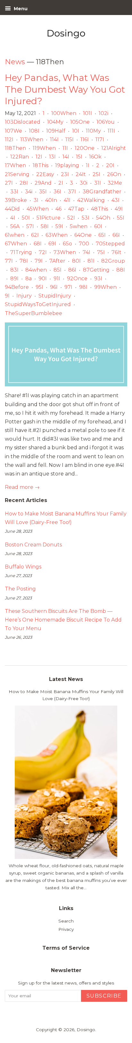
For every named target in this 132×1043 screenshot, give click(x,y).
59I (59, 226)
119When (44, 148)
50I (26, 218)
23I (65, 174)
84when (36, 270)
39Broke (16, 200)
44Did (12, 209)
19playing (67, 165)
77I (9, 261)
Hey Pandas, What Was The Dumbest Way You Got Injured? (65, 89)
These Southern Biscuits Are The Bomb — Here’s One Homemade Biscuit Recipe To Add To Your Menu (63, 619)
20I (110, 165)
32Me (115, 183)
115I (69, 139)
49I (119, 209)
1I (87, 165)
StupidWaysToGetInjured (38, 304)
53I (85, 218)
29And (43, 183)
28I (24, 183)
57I (30, 226)
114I (54, 139)
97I (68, 287)
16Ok (95, 157)
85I (58, 270)
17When (15, 165)
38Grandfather (102, 192)
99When (105, 287)
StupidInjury (54, 296)
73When (65, 252)
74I (86, 252)
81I (91, 261)
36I (57, 192)
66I (116, 235)
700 (84, 244)
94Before (17, 287)
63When (56, 235)
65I (102, 235)
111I (111, 131)
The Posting (20, 589)
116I (84, 139)
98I (83, 287)
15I (79, 157)
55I (120, 218)
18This (40, 165)
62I (35, 235)
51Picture (49, 218)
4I (12, 218)
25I (96, 174)
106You (105, 122)
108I (34, 131)
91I (57, 278)
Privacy (66, 929)
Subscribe (104, 996)
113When (31, 139)
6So (67, 244)
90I (42, 278)
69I (52, 244)
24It (81, 174)
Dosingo (86, 1029)
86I (72, 270)
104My (55, 122)
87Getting (96, 270)
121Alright (113, 148)
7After (57, 261)
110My (93, 131)
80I (76, 261)
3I (36, 200)
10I (75, 131)
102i (103, 113)
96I (54, 287)
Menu (20, 9)
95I (39, 287)
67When (16, 244)
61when (14, 235)
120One (85, 148)
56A (15, 226)
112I (9, 139)
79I (39, 261)
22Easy (45, 174)
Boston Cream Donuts (33, 545)
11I (65, 148)
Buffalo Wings (23, 567)
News (15, 62)
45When (38, 209)
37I (72, 192)
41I (67, 200)
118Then (15, 148)
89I (14, 278)
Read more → (22, 487)
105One (80, 122)
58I (45, 226)
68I (38, 244)
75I (101, 252)
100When (63, 113)
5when (78, 226)
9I (7, 296)
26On (114, 174)
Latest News (66, 679)
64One (83, 235)
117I (99, 139)
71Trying (21, 252)
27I (9, 183)
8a (28, 278)
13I (52, 157)
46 (58, 209)
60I (98, 226)
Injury (24, 296)
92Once (77, 278)
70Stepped (110, 244)
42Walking (91, 200)
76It (116, 252)
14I (65, 157)
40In (51, 200)
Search (66, 920)
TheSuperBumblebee (33, 313)
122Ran (19, 157)
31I (97, 183)
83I (14, 270)
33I (14, 192)
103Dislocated (22, 122)
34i (28, 192)
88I (120, 270)
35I (43, 192)
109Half (55, 131)
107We (13, 131)
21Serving (17, 174)
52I (71, 218)
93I (98, 278)
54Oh (103, 218)
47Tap (76, 209)
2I (60, 183)
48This (99, 209)
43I (115, 200)
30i (83, 183)
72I (43, 252)
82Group (113, 261)
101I (87, 113)
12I (39, 157)
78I (24, 261)
